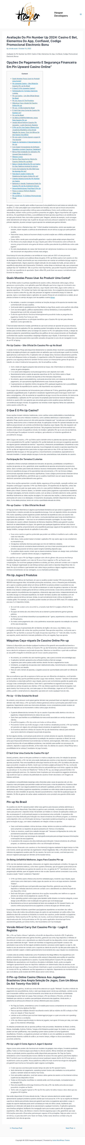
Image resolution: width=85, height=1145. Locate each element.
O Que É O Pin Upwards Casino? (23, 88)
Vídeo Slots (16, 193)
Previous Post (16, 1128)
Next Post (70, 1128)
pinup (53, 297)
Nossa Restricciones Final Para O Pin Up (26, 188)
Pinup (14, 198)
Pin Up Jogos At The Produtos (23, 101)
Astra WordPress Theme (61, 1140)
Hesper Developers (61, 14)
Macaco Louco (17, 157)
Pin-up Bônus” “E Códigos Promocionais (26, 196)
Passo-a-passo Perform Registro (24, 191)
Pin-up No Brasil (18, 115)
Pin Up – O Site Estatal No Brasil (23, 108)
